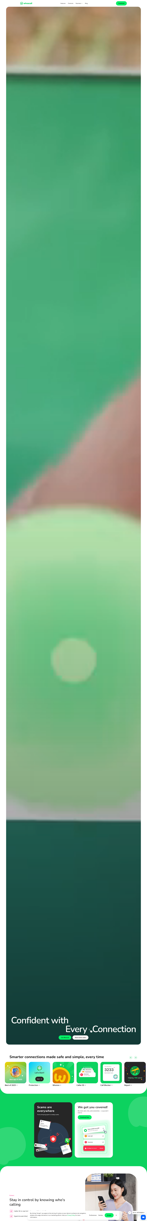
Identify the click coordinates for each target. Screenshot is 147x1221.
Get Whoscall (65, 1037)
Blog (86, 3)
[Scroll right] (136, 1057)
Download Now (84, 1117)
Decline (100, 1215)
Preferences (93, 1215)
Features (63, 3)
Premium (70, 3)
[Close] (116, 1215)
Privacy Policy (71, 1215)
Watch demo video (80, 1037)
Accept (109, 1215)
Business (78, 3)
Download (121, 3)
